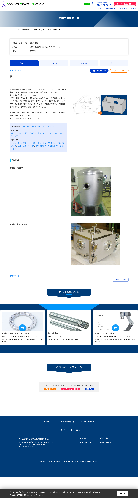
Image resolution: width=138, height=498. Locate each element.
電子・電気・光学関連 (26, 146)
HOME (11, 30)
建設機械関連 (41, 146)
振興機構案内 (110, 8)
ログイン (132, 8)
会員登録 (85, 438)
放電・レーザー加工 (45, 133)
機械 (13, 133)
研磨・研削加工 (30, 133)
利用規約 (49, 421)
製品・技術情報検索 (23, 30)
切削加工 (19, 133)
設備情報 (84, 63)
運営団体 (100, 8)
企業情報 (54, 63)
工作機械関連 (53, 146)
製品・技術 (24, 63)
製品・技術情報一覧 (54, 30)
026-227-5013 (104, 5)
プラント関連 (16, 143)
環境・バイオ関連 (29, 143)
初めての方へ (50, 389)
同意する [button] (122, 493)
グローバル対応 (49, 126)
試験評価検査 (36, 126)
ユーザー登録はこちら (70, 389)
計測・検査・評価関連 (46, 143)
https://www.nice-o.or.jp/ (27, 446)
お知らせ (114, 63)
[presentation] (22, 327)
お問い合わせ (122, 8)
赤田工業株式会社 (39, 30)
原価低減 (26, 126)
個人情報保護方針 (67, 421)
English (87, 4)
